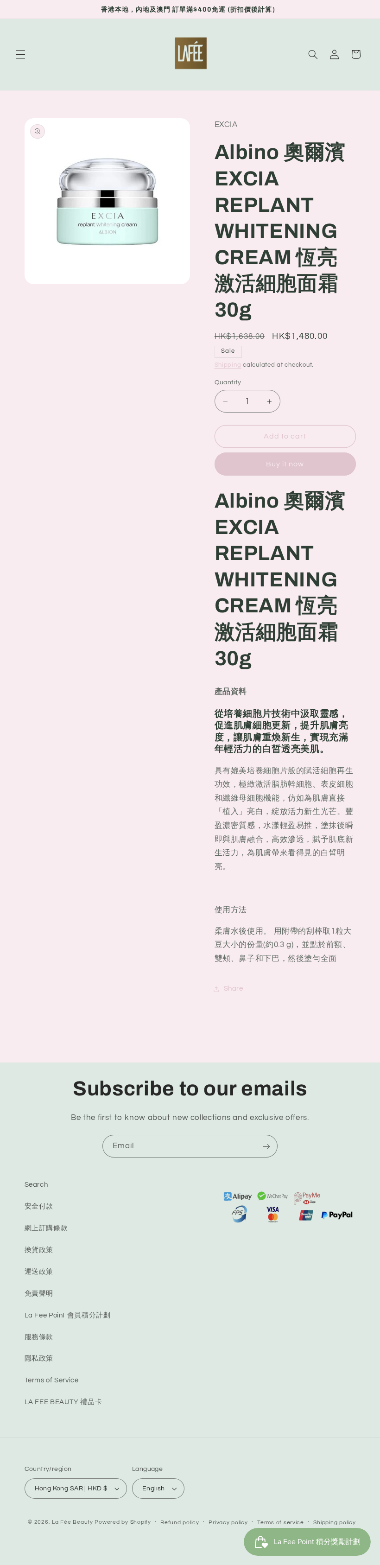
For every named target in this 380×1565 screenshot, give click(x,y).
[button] (20, 54)
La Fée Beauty (72, 1522)
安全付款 (39, 1206)
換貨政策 (39, 1250)
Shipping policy (334, 1522)
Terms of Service (52, 1380)
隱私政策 (39, 1358)
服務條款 (39, 1337)
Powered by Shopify (123, 1522)
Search (36, 1184)
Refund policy (179, 1522)
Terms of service (280, 1522)
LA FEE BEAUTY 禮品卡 (63, 1402)
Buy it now (285, 464)
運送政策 (39, 1271)
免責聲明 (39, 1293)
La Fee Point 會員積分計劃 (68, 1315)
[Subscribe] (266, 1146)
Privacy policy (228, 1522)
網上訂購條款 (46, 1228)
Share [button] (233, 988)
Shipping (228, 365)
